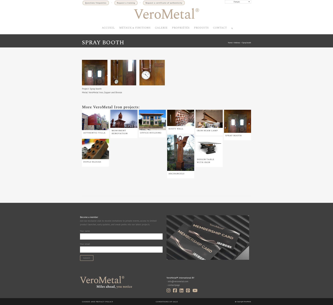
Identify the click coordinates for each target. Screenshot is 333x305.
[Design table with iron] (209, 147)
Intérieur (237, 43)
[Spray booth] (237, 121)
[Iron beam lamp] (209, 119)
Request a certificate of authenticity (164, 3)
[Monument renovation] (123, 119)
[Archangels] (180, 153)
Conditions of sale (167, 301)
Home (230, 43)
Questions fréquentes (95, 3)
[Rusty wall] (180, 118)
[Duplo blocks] (95, 149)
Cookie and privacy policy (97, 301)
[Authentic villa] (95, 120)
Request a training (126, 3)
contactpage (174, 285)
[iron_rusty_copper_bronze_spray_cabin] (94, 72)
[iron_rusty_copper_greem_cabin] (152, 72)
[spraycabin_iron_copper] (123, 72)
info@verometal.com (178, 281)
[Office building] (152, 120)
